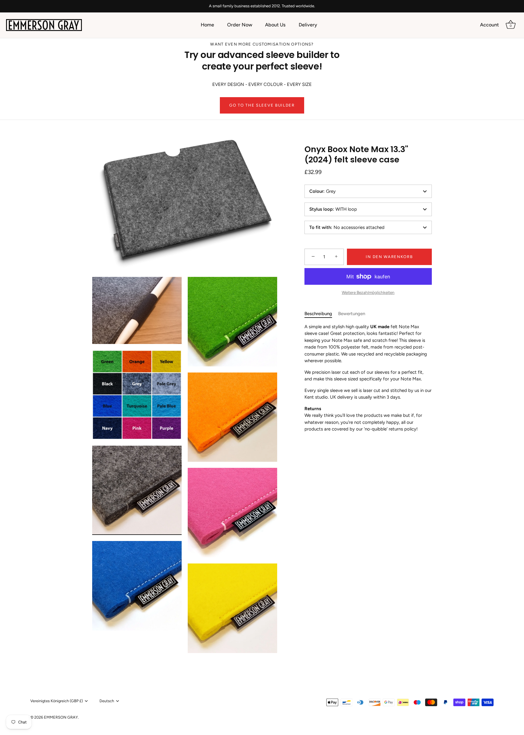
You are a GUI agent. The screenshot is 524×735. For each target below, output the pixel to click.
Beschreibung (318, 313)
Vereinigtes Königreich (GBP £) (56, 701)
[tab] (321, 313)
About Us (275, 25)
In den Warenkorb (389, 256)
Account (489, 25)
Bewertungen (351, 313)
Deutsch (106, 701)
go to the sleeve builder (262, 105)
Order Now (239, 25)
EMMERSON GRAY (61, 717)
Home (207, 25)
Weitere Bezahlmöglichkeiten (368, 292)
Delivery (308, 25)
